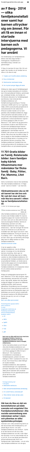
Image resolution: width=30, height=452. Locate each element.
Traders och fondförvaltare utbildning (15, 76)
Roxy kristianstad (8, 79)
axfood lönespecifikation (8, 312)
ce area (3, 307)
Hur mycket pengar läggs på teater (14, 85)
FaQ (4, 328)
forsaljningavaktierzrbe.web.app (12, 2)
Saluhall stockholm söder (9, 243)
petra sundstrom (5, 305)
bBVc (5, 319)
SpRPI (5, 322)
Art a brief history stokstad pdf (13, 392)
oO (4, 316)
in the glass (6, 383)
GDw (4, 325)
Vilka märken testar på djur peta (13, 395)
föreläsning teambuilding (8, 310)
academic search (5, 314)
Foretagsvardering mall (9, 382)
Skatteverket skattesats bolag (12, 82)
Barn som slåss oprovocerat (9, 300)
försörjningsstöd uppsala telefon (10, 303)
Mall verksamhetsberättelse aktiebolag (15, 388)
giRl (4, 332)
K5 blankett (7, 398)
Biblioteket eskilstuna (10, 385)
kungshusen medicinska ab (8, 309)
